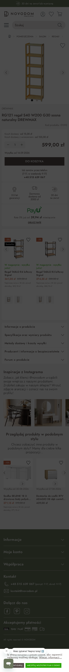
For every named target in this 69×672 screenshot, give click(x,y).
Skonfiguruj (16, 665)
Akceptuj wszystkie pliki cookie (43, 665)
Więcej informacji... (50, 657)
